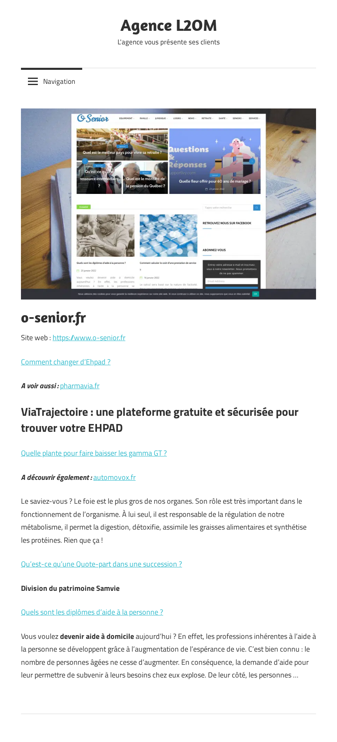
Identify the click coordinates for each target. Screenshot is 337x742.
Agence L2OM (168, 24)
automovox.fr (114, 477)
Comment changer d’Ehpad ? (66, 361)
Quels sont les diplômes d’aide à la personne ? (92, 612)
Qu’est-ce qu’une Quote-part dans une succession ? (101, 563)
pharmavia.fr (79, 385)
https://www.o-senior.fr (89, 337)
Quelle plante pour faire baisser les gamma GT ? (94, 453)
